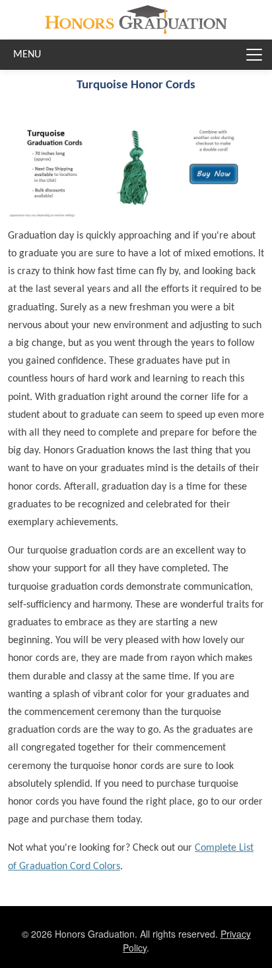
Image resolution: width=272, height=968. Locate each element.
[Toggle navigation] (254, 54)
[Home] (135, 15)
